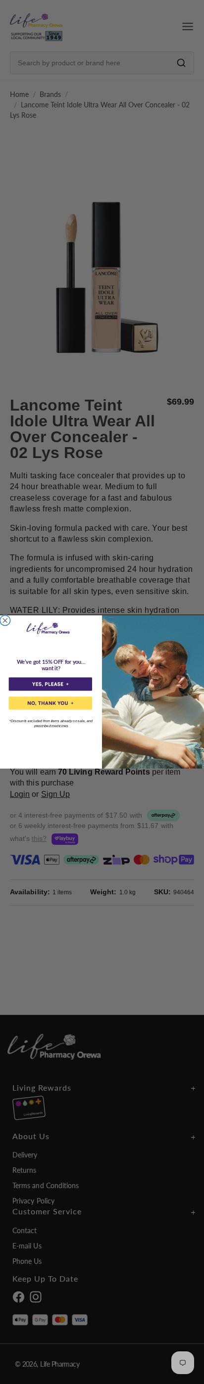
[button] (50, 684)
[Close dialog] (5, 620)
